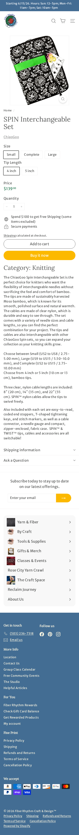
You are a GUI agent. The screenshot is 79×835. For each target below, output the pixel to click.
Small (11, 155)
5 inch (29, 171)
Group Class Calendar (20, 669)
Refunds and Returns (19, 753)
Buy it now (39, 255)
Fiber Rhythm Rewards (20, 705)
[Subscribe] (63, 498)
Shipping (10, 235)
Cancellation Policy (18, 765)
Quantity (11, 198)
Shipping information (22, 450)
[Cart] (63, 21)
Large (52, 155)
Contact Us (12, 663)
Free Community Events (21, 676)
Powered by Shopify (17, 826)
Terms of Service (16, 759)
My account (12, 724)
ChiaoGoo (11, 137)
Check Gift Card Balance (21, 711)
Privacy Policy (14, 741)
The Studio (12, 682)
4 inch (11, 171)
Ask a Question (16, 460)
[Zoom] (63, 99)
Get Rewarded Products (21, 717)
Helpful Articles (15, 688)
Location (10, 657)
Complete (31, 155)
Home (8, 110)
